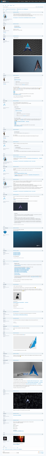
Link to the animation (17, 274)
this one (23, 84)
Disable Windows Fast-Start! (27, 17)
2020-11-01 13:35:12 (16, 194)
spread (19, 88)
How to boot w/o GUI (21, 17)
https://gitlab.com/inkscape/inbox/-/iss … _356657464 (34, 158)
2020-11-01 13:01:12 (16, 179)
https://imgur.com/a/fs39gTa (17, 415)
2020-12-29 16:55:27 (16, 261)
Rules (5, 5)
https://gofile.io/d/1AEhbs (16, 253)
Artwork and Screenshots (11, 9)
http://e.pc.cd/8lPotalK (16, 444)
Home (19, 1)
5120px (15, 122)
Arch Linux (5, 1)
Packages (22, 1)
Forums (26, 1)
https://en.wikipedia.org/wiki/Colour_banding (19, 156)
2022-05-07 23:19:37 (16, 420)
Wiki (29, 1)
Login (13, 5)
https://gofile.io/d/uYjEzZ (16, 252)
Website (5, 32)
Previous (6, 10)
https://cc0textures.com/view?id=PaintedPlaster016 (21, 269)
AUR (39, 1)
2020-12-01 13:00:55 (16, 250)
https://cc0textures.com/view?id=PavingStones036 (21, 270)
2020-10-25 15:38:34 (16, 12)
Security (36, 1)
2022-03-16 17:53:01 (16, 413)
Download (43, 1)
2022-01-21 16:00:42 (16, 353)
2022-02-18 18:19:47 (16, 360)
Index (3, 5)
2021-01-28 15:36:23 (16, 311)
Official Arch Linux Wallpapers (22, 9)
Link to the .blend (16, 273)
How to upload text (15, 17)
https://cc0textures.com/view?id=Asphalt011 (20, 271)
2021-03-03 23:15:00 (16, 318)
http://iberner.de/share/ (17, 27)
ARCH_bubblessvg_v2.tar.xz (17, 94)
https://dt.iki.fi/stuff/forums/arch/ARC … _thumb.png (21, 121)
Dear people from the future (35, 276)
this (23, 334)
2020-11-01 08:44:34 (16, 129)
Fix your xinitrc (33, 17)
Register (11, 5)
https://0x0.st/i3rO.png (17, 265)
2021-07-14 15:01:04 (16, 326)
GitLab (33, 1)
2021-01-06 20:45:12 (16, 284)
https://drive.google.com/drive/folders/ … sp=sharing (20, 302)
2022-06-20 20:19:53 (16, 434)
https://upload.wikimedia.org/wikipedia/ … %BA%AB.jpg (22, 268)
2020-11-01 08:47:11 (16, 141)
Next (17, 10)
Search (8, 5)
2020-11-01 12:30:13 (16, 166)
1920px (15, 123)
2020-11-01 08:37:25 (16, 75)
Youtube (14, 199)
